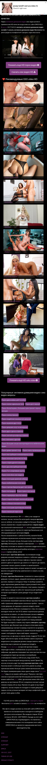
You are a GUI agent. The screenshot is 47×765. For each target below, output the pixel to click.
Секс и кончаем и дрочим (11, 439)
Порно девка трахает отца (11, 450)
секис (36, 544)
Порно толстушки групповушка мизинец (16, 507)
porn (16, 679)
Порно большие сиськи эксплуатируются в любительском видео (23, 444)
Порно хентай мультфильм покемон (15, 435)
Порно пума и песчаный (26, 491)
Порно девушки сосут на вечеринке (15, 427)
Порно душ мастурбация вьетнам (14, 467)
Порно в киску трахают (10, 415)
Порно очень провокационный (33, 450)
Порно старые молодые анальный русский (17, 499)
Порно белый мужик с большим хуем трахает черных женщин (21, 409)
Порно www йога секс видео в (13, 475)
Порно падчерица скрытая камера (14, 495)
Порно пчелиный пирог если (12, 512)
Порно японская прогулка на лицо (14, 458)
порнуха (4, 27)
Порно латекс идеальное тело (13, 404)
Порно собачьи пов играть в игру (14, 503)
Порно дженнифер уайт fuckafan (14, 400)
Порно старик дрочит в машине (13, 462)
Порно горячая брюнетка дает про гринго (17, 487)
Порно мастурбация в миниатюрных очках (17, 454)
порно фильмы (12, 647)
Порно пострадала (9, 491)
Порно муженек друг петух (11, 423)
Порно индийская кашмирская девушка (16, 419)
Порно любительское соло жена (13, 483)
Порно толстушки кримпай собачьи (15, 479)
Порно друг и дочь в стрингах (12, 431)
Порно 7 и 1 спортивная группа (13, 471)
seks (24, 527)
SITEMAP (4, 737)
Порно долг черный (32, 404)
